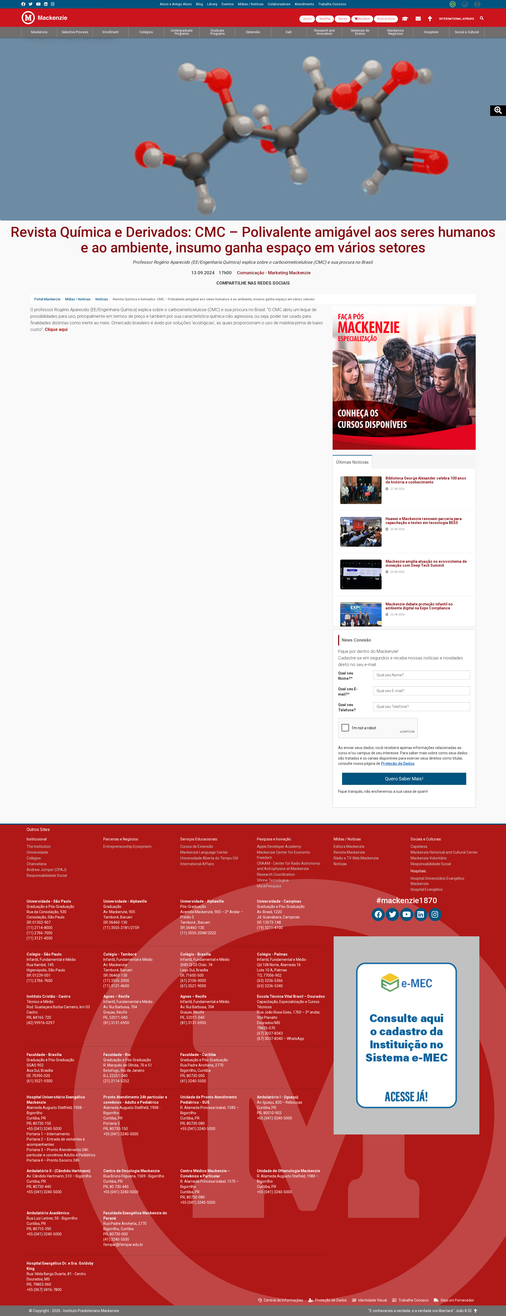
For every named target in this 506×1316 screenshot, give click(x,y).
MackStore (363, 18)
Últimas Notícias (352, 462)
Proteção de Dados (398, 763)
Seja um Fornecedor (457, 1300)
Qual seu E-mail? (348, 691)
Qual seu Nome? (345, 676)
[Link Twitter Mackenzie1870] (30, 4)
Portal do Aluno (386, 18)
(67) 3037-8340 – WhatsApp (280, 1038)
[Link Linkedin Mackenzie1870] (46, 4)
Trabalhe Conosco (413, 1300)
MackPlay (325, 18)
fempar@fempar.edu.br (123, 1244)
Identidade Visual (372, 1300)
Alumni (307, 18)
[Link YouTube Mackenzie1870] (38, 4)
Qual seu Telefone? (347, 707)
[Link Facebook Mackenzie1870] (23, 4)
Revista (342, 18)
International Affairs (456, 19)
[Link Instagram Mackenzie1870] (53, 4)
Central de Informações (283, 1300)
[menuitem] (176, 4)
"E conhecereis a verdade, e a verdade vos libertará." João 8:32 (421, 1311)
